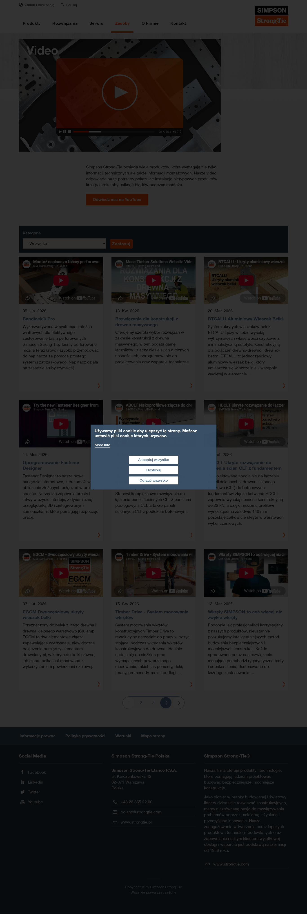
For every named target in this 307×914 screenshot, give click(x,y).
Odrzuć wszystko (154, 480)
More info (102, 445)
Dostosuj (153, 470)
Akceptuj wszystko (153, 460)
